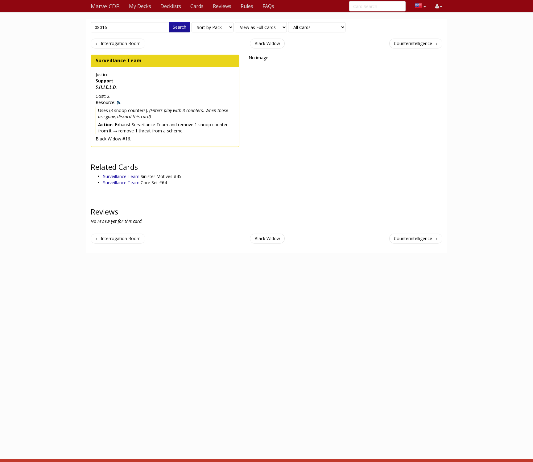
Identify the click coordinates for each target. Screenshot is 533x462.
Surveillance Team (119, 60)
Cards (197, 6)
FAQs (268, 6)
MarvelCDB (105, 6)
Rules (247, 6)
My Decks (140, 6)
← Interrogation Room (118, 43)
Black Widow (267, 43)
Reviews (222, 6)
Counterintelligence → (416, 43)
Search (179, 27)
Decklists (170, 6)
